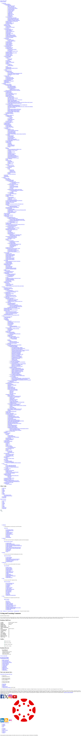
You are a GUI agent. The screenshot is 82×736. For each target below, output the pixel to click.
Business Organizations (9, 29)
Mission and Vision (11, 129)
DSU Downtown (6, 453)
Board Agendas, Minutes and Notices (13, 328)
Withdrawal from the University (14, 89)
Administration (6, 319)
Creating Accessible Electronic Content (17, 368)
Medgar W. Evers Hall (11, 5)
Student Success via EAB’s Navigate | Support (13, 248)
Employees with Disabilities (14, 362)
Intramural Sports (8, 67)
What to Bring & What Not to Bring (13, 18)
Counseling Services (9, 48)
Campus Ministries (9, 30)
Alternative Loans (12, 171)
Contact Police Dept (9, 450)
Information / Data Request (10, 202)
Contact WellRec (8, 61)
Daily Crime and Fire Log (10, 448)
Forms (7, 159)
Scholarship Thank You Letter (8, 482)
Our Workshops (10, 232)
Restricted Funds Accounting (12, 343)
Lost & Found (10, 451)
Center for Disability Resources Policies (14, 417)
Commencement (6, 273)
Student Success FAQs (9, 247)
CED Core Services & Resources (13, 304)
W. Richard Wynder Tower (12, 7)
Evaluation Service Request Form (13, 299)
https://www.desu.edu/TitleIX (68, 692)
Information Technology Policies (13, 422)
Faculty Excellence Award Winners (11, 201)
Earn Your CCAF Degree (12, 107)
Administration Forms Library (10, 431)
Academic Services (9, 71)
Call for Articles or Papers (14, 390)
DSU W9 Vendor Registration (14, 342)
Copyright (3, 729)
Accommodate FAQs (15, 377)
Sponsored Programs (7, 292)
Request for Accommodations (16, 365)
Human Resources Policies (12, 419)
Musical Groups (8, 32)
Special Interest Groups (9, 33)
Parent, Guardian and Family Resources (16, 374)
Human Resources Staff (11, 387)
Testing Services (6, 282)
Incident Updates (8, 26)
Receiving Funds (8, 160)
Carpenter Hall (10, 11)
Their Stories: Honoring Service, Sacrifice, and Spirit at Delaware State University (20, 102)
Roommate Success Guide (10, 22)
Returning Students (9, 95)
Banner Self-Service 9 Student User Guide (14, 396)
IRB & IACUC (8, 294)
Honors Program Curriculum (10, 255)
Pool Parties (10, 59)
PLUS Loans (12, 169)
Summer (9, 146)
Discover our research (7, 555)
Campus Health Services (9, 571)
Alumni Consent (10, 435)
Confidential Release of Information (17, 357)
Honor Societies (8, 256)
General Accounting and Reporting (15, 333)
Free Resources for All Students (16, 356)
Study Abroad (8, 265)
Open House (10, 118)
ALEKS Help (12, 246)
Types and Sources (9, 167)
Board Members (10, 329)
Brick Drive (10, 476)
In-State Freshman (10, 136)
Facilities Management (7, 80)
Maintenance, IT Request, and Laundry (14, 20)
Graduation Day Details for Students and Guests (13, 278)
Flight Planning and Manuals (12, 199)
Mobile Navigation (3, 499)
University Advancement (10, 413)
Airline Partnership (11, 197)
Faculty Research (6, 289)
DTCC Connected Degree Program (11, 93)
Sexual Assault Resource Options (15, 429)
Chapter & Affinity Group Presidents (13, 437)
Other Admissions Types (8, 91)
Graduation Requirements (10, 279)
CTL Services (12, 185)
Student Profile (12, 398)
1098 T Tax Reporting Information (13, 130)
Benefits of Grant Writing (10, 293)
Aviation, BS (10, 198)
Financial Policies (10, 418)
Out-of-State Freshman (11, 137)
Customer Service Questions (6, 687)
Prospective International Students (11, 268)
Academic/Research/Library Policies (13, 416)
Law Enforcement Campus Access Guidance (14, 344)
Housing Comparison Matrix (12, 17)
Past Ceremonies (8, 280)
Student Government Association (11, 35)
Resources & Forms (9, 267)
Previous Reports (14, 338)
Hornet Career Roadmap (11, 40)
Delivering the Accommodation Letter (17, 354)
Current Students (8, 141)
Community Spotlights (11, 303)
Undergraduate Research (11, 212)
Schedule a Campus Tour (10, 115)
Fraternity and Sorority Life (10, 31)
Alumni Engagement (7, 432)
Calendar (3, 724)
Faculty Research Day (9, 290)
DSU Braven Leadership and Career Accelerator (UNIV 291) (15, 224)
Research (7, 204)
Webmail (9, 410)
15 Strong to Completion (11, 217)
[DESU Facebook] (2, 698)
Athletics (5, 69)
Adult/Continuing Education (8, 272)
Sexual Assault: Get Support (10, 27)
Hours (7, 66)
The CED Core (8, 302)
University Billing (10, 163)
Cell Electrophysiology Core (8, 314)
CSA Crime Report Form (12, 447)
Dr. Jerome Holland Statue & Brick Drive (12, 475)
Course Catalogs (6, 214)
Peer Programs (10, 50)
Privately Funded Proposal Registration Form (13, 481)
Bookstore (3, 725)
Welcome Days (10, 120)
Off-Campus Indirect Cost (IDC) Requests (12, 207)
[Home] (19, 523)
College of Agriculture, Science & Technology (13, 544)
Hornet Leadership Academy (12, 211)
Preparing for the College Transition (17, 349)
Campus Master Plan (7, 317)
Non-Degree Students (11, 154)
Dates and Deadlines (13, 245)
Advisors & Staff (8, 223)
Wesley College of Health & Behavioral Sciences (13, 547)
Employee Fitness (10, 65)
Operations (7, 586)
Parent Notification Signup (8, 495)
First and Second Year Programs (11, 226)
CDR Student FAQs (15, 360)
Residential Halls (4, 657)
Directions (3, 685)
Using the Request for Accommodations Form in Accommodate (21, 379)
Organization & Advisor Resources (11, 36)
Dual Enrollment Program (10, 94)
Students (3, 490)
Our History (6, 457)
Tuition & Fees (8, 128)
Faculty (3, 491)
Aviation (7, 196)
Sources (9, 173)
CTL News (11, 188)
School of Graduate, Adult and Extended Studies (13, 548)
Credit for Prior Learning (8, 281)
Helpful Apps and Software (16, 358)
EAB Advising (12, 407)
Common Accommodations (16, 355)
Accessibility (4, 731)
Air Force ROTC (10, 324)
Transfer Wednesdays (11, 119)
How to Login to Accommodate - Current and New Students (21, 378)
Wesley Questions (5, 686)
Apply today (6, 528)
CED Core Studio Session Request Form (16, 306)
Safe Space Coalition (7, 25)
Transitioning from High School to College (18, 350)
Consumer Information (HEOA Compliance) (16, 190)
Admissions (4, 83)
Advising (11, 406)
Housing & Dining (7, 4)
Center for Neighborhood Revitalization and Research (14, 200)
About (3, 315)
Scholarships (8, 134)
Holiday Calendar (10, 386)
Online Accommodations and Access (17, 370)
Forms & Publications (9, 140)
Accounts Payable (10, 334)
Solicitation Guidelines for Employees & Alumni (11, 480)
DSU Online (6, 260)
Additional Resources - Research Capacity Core (15, 301)
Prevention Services (9, 54)
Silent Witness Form (11, 452)
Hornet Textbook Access (11, 131)
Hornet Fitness (8, 63)
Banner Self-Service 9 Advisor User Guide (14, 403)
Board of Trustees (8, 327)
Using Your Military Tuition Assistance (14, 111)
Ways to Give (6, 467)
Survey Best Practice (13, 183)
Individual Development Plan (10, 228)
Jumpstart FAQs (12, 88)
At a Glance (6, 318)
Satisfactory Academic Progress (12, 150)
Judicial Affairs (6, 81)
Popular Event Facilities (9, 77)
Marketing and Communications (9, 461)
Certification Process (11, 97)
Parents (3, 506)
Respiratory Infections (9, 55)
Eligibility (7, 148)
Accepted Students (9, 85)
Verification (9, 143)
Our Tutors (9, 231)
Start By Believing (9, 445)
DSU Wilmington (6, 456)
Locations (11, 117)
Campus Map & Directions (8, 441)
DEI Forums (12, 391)
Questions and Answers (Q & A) (11, 295)
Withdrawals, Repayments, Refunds (13, 157)
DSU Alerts (6, 459)
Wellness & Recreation (7, 56)
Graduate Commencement (10, 275)
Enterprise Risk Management (12, 380)
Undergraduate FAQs (11, 274)
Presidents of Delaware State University (14, 321)
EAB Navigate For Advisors (12, 249)
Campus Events (6, 75)
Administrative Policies (11, 415)
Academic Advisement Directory (13, 218)
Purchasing (9, 340)
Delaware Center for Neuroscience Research (11, 309)
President (7, 320)
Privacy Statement (5, 730)
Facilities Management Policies (12, 425)
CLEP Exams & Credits (9, 284)
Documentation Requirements (16, 352)
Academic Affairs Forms (9, 195)
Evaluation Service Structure (12, 300)
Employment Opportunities (10, 62)
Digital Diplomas (8, 125)
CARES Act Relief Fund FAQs (14, 337)
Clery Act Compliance (9, 446)
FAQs (9, 108)
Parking (7, 444)
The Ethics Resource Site (10, 271)
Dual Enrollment (6, 176)
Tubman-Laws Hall (11, 14)
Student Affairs (8, 412)
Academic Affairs (6, 178)
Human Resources (9, 383)
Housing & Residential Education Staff (12, 21)
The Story (9, 477)
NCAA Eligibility (10, 72)
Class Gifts (7, 433)
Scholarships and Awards (12, 172)
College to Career (14, 359)
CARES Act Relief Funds (12, 336)
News (3, 501)
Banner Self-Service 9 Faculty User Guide (14, 409)
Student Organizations (7, 28)
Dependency (10, 152)
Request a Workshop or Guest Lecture (17, 371)
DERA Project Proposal (13, 206)
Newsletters (8, 203)
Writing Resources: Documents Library (16, 234)
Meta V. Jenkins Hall (11, 6)
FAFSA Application (9, 158)
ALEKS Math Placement (12, 243)
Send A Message (10, 322)
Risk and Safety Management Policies (13, 421)
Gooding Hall (10, 12)
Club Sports (8, 60)
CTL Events (12, 187)
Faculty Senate (8, 331)
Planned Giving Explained (10, 470)
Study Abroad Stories (9, 266)
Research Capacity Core (9, 298)
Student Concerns (6, 24)
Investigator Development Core (10, 297)
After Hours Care (8, 46)
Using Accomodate (13, 376)
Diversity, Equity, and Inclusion (12, 389)
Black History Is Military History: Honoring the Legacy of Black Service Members (20, 106)
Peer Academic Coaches (11, 238)
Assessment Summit (13, 181)
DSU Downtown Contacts (10, 454)
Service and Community (9, 37)
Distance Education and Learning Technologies (13, 261)
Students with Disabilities (13, 346)
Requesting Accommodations (16, 353)
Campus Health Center (9, 47)
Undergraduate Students (7, 84)
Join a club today (6, 565)
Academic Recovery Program (12, 237)
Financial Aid (8, 534)
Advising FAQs (12, 221)
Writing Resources (10, 233)
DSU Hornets (4, 496)
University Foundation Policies (12, 426)
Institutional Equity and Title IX (12, 427)
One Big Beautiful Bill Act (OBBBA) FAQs (14, 149)
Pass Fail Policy (8, 179)
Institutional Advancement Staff (9, 479)
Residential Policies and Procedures (13, 19)
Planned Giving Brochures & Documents (12, 472)
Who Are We (8, 283)
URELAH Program (9, 208)
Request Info (6, 175)
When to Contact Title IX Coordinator (15, 430)
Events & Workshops (9, 43)
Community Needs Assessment (12, 307)
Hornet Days (10, 116)
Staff (3, 492)
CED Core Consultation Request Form (15, 305)
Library (5, 269)
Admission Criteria (9, 253)
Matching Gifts (8, 468)
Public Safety (10, 424)
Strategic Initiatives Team (10, 455)
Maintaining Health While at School (11, 52)
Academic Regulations (9, 112)
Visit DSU (5, 114)
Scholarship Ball (6, 483)
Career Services (6, 38)
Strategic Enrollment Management (11, 411)
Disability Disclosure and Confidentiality (18, 369)
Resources (7, 164)
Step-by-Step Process (11, 145)
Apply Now (8, 535)
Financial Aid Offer (11, 162)
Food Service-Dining (9, 23)
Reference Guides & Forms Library (11, 296)
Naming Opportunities (7, 474)
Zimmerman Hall (4, 670)
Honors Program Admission (10, 259)
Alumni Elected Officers (11, 436)
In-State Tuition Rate (9, 126)
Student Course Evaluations (14, 186)
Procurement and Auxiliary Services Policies (14, 423)
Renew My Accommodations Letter (17, 366)
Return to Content (3, 1)
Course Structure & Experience (12, 225)
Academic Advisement (9, 216)
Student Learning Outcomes (10, 257)
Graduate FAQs (10, 276)
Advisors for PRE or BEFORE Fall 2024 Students (17, 220)
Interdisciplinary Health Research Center (12, 559)
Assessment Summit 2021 (16, 182)
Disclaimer (4, 728)
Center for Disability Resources (12, 345)
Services (7, 239)
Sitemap (3, 732)
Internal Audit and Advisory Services (13, 382)
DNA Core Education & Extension (11, 311)
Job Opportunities (10, 384)
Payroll (9, 339)
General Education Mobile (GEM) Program (14, 109)
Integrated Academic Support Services (12, 229)
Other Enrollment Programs (12, 155)
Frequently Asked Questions (12, 49)
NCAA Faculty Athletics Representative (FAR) (15, 73)
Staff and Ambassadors (9, 45)
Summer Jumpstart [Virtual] (12, 87)
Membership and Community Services (12, 68)
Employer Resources (9, 41)
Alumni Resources (9, 42)
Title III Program (8, 194)
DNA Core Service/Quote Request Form (12, 312)
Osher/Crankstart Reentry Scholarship (13, 139)
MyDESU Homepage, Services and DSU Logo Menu (18, 405)
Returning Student (10, 138)
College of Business (9, 546)
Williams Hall (10, 15)
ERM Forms (12, 381)
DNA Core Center (7, 310)
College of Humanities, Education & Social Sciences (14, 545)
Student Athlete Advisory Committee (13, 74)
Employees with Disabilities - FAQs (17, 364)
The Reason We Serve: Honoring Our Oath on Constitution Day (17, 104)
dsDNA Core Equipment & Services (11, 313)
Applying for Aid (8, 142)
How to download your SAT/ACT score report (13, 90)
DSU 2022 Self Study (13, 193)
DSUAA (7, 434)
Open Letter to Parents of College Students (18, 375)
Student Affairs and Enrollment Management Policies (16, 420)
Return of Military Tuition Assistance (13, 110)
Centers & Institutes (7, 270)
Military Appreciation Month (12, 100)
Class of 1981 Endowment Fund (11, 465)
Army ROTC (10, 325)
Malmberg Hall (10, 13)
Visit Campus (6, 674)
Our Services (10, 230)
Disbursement (10, 161)
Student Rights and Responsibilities (13, 156)
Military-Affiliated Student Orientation (13, 101)
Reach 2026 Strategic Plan (8, 316)
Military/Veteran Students (10, 96)
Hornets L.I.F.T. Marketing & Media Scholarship (13, 462)
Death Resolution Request (10, 438)
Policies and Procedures (11, 388)
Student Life (4, 3)
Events (3, 489)
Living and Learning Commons (12, 8)
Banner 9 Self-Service (11, 395)
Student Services (8, 39)
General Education (11, 240)
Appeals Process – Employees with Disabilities (19, 363)
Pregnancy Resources (9, 53)
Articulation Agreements (9, 113)
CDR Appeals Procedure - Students (17, 347)
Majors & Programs (7, 213)
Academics (4, 177)
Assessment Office (11, 180)
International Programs (7, 264)
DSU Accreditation (11, 192)
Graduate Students (7, 123)
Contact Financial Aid (11, 166)
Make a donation (6, 599)
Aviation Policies (10, 414)
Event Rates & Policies (9, 79)
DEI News (11, 392)
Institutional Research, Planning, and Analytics (15, 189)
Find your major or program (8, 541)
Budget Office (10, 335)
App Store (7, 722)
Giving (3, 463)
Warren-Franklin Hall (11, 9)
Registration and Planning (14, 399)
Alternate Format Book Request (16, 351)
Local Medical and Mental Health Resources (18, 348)
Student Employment (7, 82)
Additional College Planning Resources (14, 105)
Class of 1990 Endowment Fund (11, 466)
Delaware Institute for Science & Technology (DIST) (12, 308)
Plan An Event (8, 76)
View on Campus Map (3, 655)
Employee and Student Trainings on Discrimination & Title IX (19, 428)
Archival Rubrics (12, 242)
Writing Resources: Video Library (15, 235)
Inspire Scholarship (11, 135)
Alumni (3, 493)
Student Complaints (9, 262)
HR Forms (9, 385)
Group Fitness (10, 64)
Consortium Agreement (11, 151)
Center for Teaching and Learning (13, 184)
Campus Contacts (6, 440)
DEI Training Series (13, 393)
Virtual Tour (4, 488)
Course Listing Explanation (14, 401)
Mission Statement (9, 44)
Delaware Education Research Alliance (14, 205)
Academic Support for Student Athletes (12, 222)
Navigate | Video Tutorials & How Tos (14, 251)
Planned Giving (6, 469)
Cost (6, 147)
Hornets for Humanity (9, 439)
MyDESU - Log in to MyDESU (15, 404)
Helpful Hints (10, 144)
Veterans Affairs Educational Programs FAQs (15, 103)
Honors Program (10, 210)
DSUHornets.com (8, 70)
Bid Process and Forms (13, 341)
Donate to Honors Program (10, 258)
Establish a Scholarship (7, 473)
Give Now (5, 464)
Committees (10, 330)
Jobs (3, 726)
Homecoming (6, 460)
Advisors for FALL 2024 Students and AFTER (17, 219)
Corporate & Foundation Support (9, 478)
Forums (7, 277)
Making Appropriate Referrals (16, 372)
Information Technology (9, 394)
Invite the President (11, 323)
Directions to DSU (9, 121)
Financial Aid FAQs (11, 165)
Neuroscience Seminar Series (8, 288)
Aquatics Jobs (10, 58)
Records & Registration (7, 124)
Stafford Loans (12, 170)
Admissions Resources (7, 122)
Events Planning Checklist (10, 78)
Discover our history (7, 581)
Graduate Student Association (10, 34)
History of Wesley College (10, 458)
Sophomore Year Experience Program (13, 227)
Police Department (7, 442)
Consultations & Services (8, 287)
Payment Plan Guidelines (12, 132)
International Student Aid (11, 153)
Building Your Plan (9, 471)
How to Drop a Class (13, 400)
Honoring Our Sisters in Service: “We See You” (15, 99)
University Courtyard (5, 664)
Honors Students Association (10, 254)
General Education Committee (14, 241)
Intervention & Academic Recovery (11, 236)
